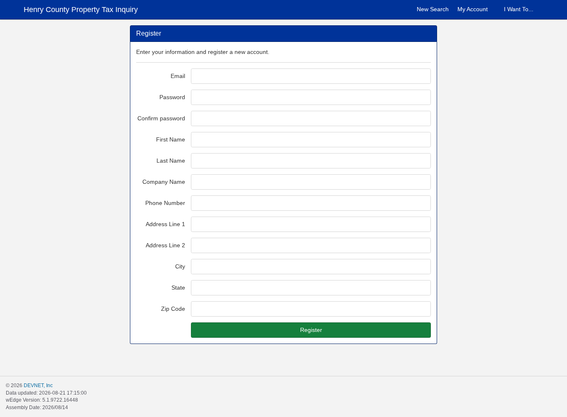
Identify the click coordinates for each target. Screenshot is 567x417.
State (178, 287)
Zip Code (173, 308)
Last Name (170, 160)
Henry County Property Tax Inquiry (81, 9)
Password (172, 97)
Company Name (163, 181)
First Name (170, 139)
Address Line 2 (165, 245)
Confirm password (161, 118)
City (180, 266)
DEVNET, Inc (38, 385)
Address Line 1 (165, 224)
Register (311, 330)
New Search (433, 9)
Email (178, 76)
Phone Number (165, 203)
